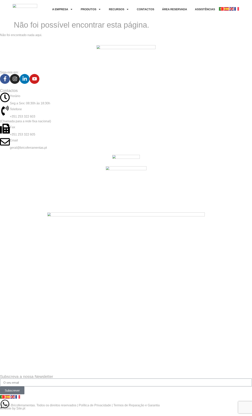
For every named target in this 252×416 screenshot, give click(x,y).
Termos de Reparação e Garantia (136, 405)
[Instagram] (15, 79)
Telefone (16, 109)
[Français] (236, 8)
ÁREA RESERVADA (174, 9)
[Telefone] (5, 111)
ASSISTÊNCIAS (205, 9)
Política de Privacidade (95, 405)
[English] (231, 8)
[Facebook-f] (5, 79)
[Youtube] (34, 79)
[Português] (221, 8)
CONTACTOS (145, 9)
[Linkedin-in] (25, 79)
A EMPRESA (60, 9)
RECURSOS (116, 9)
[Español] (226, 8)
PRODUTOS (88, 9)
